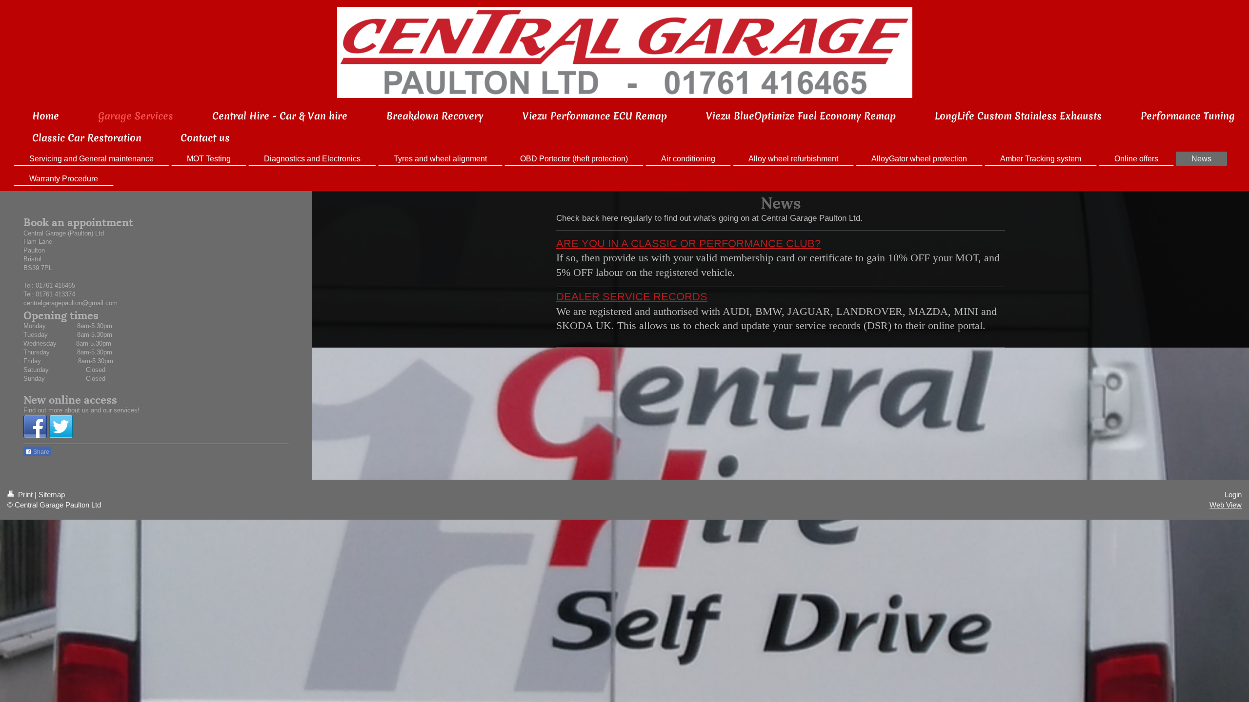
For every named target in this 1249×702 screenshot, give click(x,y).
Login (1233, 494)
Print (25, 494)
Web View (1225, 505)
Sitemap (52, 494)
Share (40, 451)
